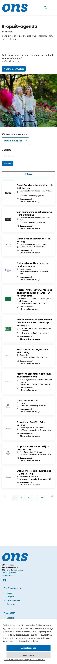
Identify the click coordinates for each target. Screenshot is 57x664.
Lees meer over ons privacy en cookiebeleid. (24, 659)
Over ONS (9, 613)
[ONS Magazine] (15, 7)
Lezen (8, 593)
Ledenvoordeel (12, 600)
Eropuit (9, 596)
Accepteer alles (28, 648)
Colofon (9, 618)
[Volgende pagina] (52, 496)
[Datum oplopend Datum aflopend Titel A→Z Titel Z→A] (15, 140)
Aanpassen (28, 655)
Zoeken (8, 163)
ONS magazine (13, 588)
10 (42, 497)
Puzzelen (10, 604)
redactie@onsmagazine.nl (12, 572)
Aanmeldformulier (14, 68)
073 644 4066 (7, 575)
